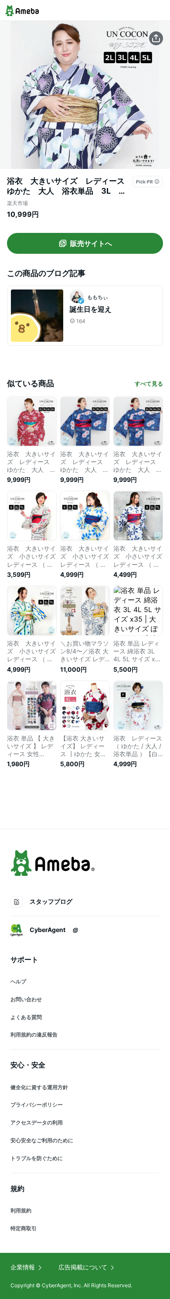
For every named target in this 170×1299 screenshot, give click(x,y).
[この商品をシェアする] (156, 38)
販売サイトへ (91, 243)
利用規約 (20, 1210)
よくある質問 (26, 1017)
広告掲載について (82, 1267)
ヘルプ (18, 981)
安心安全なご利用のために (41, 1140)
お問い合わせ (26, 999)
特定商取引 (23, 1228)
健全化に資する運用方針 (39, 1087)
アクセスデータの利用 (36, 1122)
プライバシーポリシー (36, 1104)
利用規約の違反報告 (34, 1034)
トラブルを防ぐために (36, 1158)
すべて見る (149, 383)
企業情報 (22, 1267)
